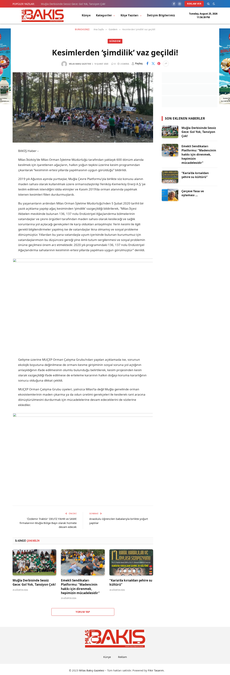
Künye (86, 15)
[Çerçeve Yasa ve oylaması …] (170, 195)
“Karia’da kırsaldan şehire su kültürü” (130, 582)
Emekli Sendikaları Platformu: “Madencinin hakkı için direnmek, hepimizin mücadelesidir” (80, 586)
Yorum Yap (83, 612)
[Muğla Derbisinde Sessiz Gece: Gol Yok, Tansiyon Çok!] (34, 562)
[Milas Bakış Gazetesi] (43, 16)
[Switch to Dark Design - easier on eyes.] (214, 4)
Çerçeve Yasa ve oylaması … (192, 193)
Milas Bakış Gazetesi (80, 64)
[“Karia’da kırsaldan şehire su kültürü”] (131, 562)
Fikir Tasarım (156, 670)
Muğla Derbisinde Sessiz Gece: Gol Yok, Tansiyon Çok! (73, 4)
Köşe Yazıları (130, 15)
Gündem (115, 41)
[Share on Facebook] (147, 64)
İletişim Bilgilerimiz (161, 15)
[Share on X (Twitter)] (153, 64)
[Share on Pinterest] (159, 64)
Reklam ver (194, 3)
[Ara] (208, 4)
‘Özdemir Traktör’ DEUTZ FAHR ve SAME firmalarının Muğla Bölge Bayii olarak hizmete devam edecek (48, 523)
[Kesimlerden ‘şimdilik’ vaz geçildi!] (83, 107)
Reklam (122, 657)
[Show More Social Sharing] (166, 64)
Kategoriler (104, 15)
